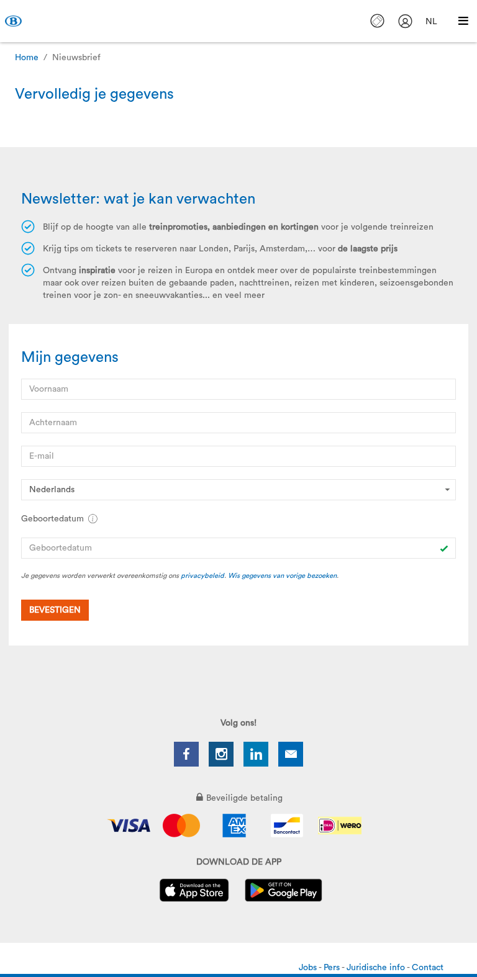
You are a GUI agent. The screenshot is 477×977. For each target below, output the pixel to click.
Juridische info (377, 967)
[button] (93, 519)
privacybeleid (202, 575)
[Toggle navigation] (463, 21)
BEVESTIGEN (55, 610)
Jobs (309, 967)
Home (27, 57)
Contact (427, 967)
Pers (333, 967)
